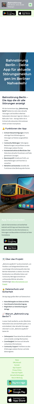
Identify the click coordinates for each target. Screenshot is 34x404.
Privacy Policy (17, 370)
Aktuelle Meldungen (17, 375)
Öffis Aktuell (17, 363)
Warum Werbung (17, 378)
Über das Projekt (17, 373)
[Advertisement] (17, 34)
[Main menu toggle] (30, 5)
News (17, 360)
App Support (17, 368)
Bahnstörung (14, 3)
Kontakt (17, 365)
